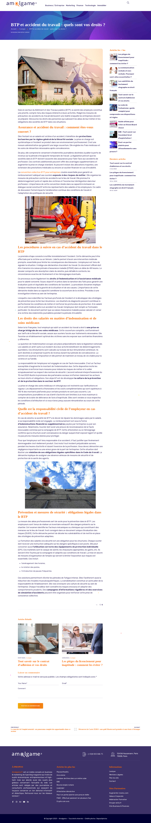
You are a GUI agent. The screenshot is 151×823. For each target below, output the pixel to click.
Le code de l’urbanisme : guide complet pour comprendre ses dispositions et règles (122, 111)
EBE (58, 782)
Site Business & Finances (119, 806)
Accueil (13, 29)
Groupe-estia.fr (115, 803)
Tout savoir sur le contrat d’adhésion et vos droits (126, 98)
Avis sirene (61, 775)
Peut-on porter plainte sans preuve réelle (73, 795)
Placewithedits (62, 772)
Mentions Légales (116, 775)
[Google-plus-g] (20, 802)
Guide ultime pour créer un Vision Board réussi (127, 125)
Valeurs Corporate (116, 796)
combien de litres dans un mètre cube (71, 778)
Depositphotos (102, 819)
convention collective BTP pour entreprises (40, 172)
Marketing (70, 5)
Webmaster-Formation (118, 799)
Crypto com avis (63, 801)
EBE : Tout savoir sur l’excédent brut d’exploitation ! (127, 135)
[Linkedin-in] (28, 802)
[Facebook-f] (13, 802)
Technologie (90, 5)
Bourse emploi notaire (65, 785)
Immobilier (101, 5)
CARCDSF (60, 788)
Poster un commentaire (30, 706)
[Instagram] (16, 802)
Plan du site (114, 778)
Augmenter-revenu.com (118, 793)
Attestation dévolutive (66, 791)
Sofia (22, 32)
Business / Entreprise (54, 5)
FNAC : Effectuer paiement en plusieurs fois (74, 798)
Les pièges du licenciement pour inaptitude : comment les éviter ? (123, 175)
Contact (112, 781)
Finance (79, 5)
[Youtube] (24, 802)
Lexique (22, 29)
